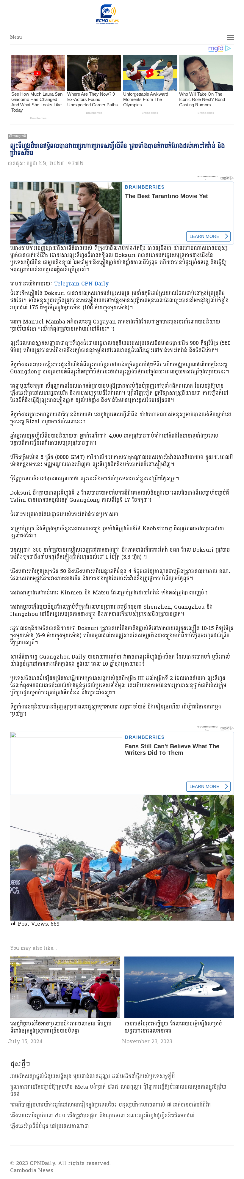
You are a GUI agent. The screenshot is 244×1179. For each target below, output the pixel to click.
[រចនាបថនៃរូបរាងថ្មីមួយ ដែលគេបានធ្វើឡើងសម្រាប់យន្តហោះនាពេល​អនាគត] (179, 960)
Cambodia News (31, 1170)
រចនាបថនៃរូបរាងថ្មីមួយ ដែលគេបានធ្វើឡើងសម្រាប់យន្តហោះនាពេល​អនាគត (173, 1027)
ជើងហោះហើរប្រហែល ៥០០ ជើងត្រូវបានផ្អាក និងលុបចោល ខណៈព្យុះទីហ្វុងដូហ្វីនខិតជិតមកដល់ (102, 1115)
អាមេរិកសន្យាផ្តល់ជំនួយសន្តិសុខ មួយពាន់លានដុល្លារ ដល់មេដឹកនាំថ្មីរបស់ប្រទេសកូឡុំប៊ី (92, 1076)
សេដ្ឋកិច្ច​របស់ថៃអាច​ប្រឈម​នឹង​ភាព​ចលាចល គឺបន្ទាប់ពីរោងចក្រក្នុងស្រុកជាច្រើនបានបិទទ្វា (61, 1027)
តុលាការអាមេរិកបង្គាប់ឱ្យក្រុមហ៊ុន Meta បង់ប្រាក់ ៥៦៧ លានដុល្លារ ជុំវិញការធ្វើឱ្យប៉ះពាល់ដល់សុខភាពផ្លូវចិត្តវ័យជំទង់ (118, 1090)
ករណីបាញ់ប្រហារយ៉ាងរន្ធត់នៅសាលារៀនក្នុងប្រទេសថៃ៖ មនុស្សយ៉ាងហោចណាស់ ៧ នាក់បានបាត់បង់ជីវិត (110, 1105)
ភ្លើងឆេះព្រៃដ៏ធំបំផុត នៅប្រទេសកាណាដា (49, 1126)
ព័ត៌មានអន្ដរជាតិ (17, 136)
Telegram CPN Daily (81, 284)
